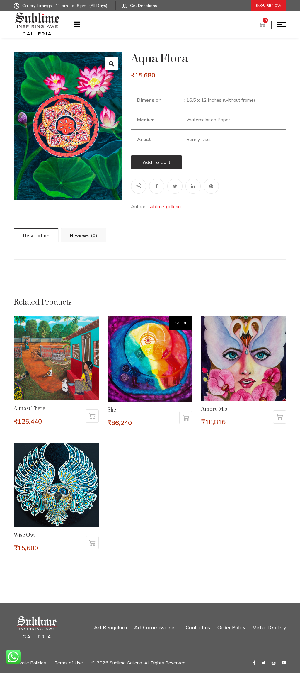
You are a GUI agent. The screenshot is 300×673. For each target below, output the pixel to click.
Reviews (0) (83, 235)
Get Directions (143, 5)
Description (36, 235)
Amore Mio (214, 409)
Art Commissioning (156, 627)
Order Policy (231, 627)
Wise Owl (24, 535)
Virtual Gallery (269, 627)
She (112, 410)
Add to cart (156, 162)
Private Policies (30, 663)
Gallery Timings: (64, 5)
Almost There (29, 408)
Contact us (198, 627)
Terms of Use (68, 663)
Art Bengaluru (110, 627)
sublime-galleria (165, 206)
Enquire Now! (268, 5)
